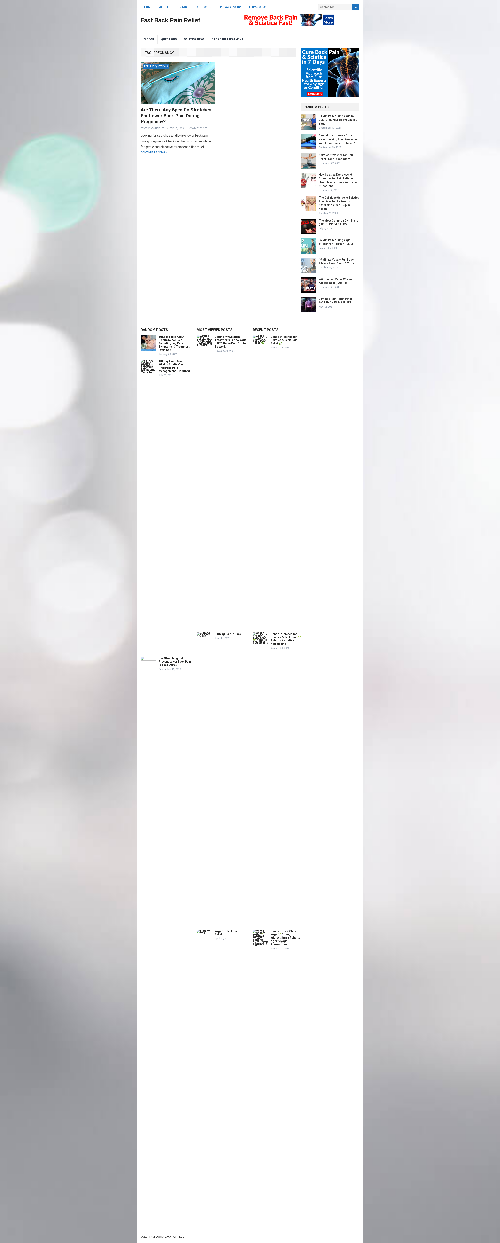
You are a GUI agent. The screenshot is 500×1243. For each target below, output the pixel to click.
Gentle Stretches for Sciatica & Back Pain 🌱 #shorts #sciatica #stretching (286, 638)
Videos (149, 39)
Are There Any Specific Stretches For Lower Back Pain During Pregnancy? (176, 115)
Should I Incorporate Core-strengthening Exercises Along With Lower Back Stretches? (339, 139)
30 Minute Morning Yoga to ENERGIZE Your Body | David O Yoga (338, 119)
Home (148, 7)
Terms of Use (258, 7)
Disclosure (204, 7)
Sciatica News (194, 39)
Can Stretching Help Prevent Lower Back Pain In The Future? (175, 661)
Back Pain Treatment (227, 39)
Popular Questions (156, 66)
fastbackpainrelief (152, 128)
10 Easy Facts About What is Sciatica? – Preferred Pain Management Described (174, 366)
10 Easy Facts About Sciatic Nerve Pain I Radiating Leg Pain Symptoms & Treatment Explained (174, 343)
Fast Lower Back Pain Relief (167, 1236)
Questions (169, 39)
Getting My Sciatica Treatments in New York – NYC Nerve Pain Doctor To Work (231, 341)
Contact (182, 7)
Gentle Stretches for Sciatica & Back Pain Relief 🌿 (284, 340)
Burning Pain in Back (228, 634)
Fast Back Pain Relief (170, 20)
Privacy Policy (231, 7)
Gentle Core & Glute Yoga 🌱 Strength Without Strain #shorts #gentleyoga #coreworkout (285, 938)
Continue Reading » (154, 152)
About (164, 7)
